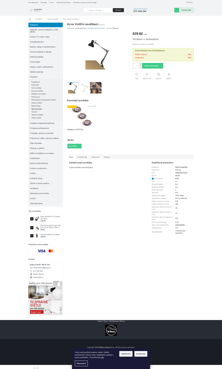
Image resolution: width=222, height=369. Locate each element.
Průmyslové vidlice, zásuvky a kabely (44, 138)
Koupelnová (35, 82)
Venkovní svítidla (37, 115)
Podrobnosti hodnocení (96, 28)
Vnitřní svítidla (36, 118)
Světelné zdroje (36, 178)
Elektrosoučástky (36, 57)
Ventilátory (34, 188)
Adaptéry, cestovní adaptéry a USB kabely (44, 31)
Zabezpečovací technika (39, 193)
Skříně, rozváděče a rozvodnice (42, 153)
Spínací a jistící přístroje (39, 163)
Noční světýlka (36, 88)
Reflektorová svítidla (38, 94)
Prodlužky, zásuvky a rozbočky (42, 133)
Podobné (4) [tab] (82, 157)
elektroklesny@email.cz (42, 268)
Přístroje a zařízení (37, 148)
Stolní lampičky (36, 109)
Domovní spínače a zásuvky (41, 52)
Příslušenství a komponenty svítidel (43, 100)
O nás (52, 3)
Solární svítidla (36, 103)
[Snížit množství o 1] (141, 67)
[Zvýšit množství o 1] (141, 64)
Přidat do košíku (151, 66)
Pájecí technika (36, 143)
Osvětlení (33, 77)
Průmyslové (35, 97)
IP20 (177, 178)
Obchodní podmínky (63, 3)
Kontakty (44, 3)
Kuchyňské (35, 85)
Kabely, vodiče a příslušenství (41, 67)
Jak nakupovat (33, 3)
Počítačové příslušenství (39, 128)
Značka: (112, 28)
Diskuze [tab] (107, 157)
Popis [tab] (71, 157)
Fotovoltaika (35, 62)
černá (177, 176)
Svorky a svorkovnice (38, 168)
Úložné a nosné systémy (39, 183)
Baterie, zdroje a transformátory (42, 47)
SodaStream (35, 158)
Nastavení (81, 363)
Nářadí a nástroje (36, 72)
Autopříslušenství (37, 42)
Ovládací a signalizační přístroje (42, 123)
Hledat (118, 10)
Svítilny (33, 173)
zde (102, 357)
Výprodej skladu (36, 203)
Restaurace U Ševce (117, 321)
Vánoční (34, 112)
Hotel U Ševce (103, 321)
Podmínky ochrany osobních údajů (84, 3)
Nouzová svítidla (37, 91)
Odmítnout (126, 354)
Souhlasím (141, 354)
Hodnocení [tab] (95, 157)
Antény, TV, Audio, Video (40, 37)
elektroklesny (38, 277)
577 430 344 (38, 271)
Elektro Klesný (38, 274)
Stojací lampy (36, 106)
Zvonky (33, 198)
